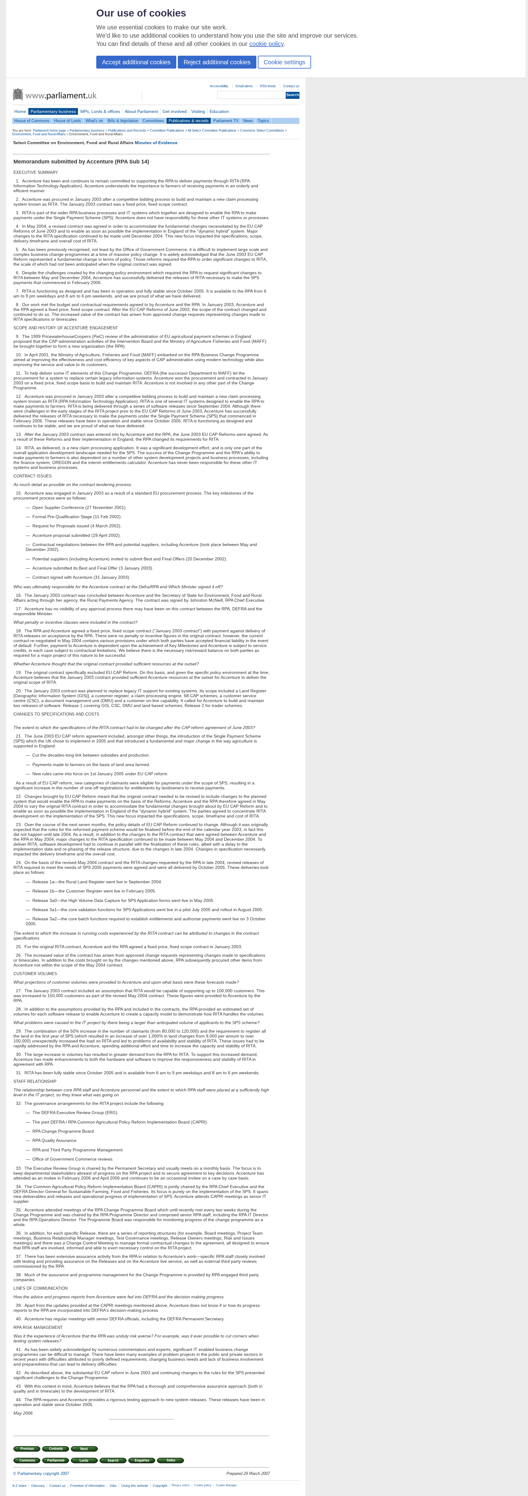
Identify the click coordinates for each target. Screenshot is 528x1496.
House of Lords (67, 120)
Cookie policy (202, 1485)
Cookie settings (284, 62)
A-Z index (19, 1485)
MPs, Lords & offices (100, 111)
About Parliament (141, 111)
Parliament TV (226, 120)
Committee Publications (167, 130)
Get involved (175, 111)
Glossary (38, 1485)
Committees (153, 120)
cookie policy (266, 43)
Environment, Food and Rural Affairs (39, 134)
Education (219, 111)
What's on (94, 120)
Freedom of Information (87, 1485)
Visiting (198, 111)
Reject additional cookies (217, 62)
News (248, 120)
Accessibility (219, 86)
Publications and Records (127, 130)
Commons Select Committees (262, 130)
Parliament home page (49, 130)
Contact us (291, 86)
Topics (263, 120)
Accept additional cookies (136, 62)
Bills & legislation (123, 120)
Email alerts (244, 86)
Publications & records (189, 120)
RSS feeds (268, 86)
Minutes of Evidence (156, 142)
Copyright (160, 1485)
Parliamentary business (53, 111)
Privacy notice (181, 1485)
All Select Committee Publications (212, 130)
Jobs (113, 1485)
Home (20, 111)
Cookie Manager (226, 1485)
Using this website (134, 1485)
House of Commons (32, 120)
